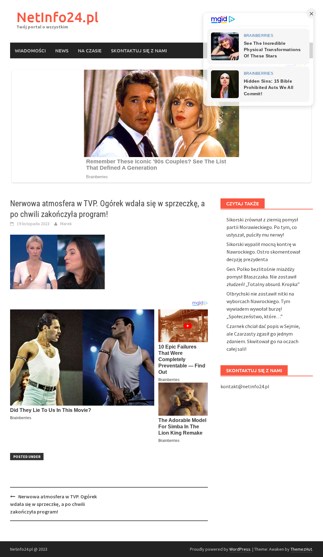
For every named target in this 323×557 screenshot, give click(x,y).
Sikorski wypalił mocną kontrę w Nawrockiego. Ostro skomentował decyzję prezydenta (263, 251)
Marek (66, 223)
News (61, 50)
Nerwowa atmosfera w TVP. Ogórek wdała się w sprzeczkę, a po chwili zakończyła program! (53, 504)
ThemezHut (301, 549)
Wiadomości (30, 50)
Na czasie (90, 50)
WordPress (239, 549)
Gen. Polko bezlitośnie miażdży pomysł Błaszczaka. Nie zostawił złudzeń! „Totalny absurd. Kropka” (263, 276)
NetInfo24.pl (57, 17)
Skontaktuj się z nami (139, 50)
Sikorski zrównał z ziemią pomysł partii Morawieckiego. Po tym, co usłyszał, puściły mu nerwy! (262, 227)
